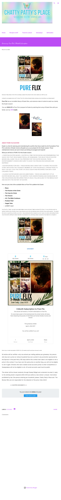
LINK (11, 110)
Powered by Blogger (31, 487)
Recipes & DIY (14, 32)
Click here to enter (30, 396)
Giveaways (39, 32)
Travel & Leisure (27, 32)
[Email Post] (14, 409)
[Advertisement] (30, 469)
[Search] (54, 3)
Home (3, 32)
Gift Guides (50, 32)
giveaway (9, 409)
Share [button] (55, 409)
